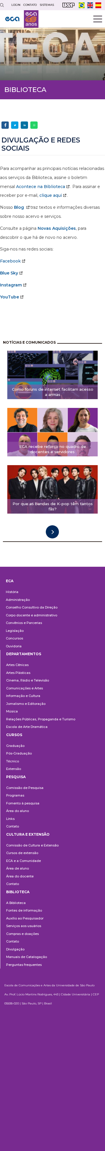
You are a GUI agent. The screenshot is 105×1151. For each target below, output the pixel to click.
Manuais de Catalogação (26, 957)
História (12, 592)
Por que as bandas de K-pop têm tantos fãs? (53, 506)
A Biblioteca (16, 903)
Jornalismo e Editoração (26, 704)
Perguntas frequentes (24, 965)
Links (10, 819)
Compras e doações (22, 934)
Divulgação (15, 949)
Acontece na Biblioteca (40, 186)
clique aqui (50, 195)
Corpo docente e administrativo (31, 615)
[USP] (68, 5)
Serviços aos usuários (23, 926)
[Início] (21, 19)
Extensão (13, 769)
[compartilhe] (5, 125)
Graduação (15, 746)
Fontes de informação (24, 910)
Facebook (10, 261)
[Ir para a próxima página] (52, 531)
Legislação (15, 631)
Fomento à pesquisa (22, 803)
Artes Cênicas (17, 665)
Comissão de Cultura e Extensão (32, 845)
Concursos (14, 638)
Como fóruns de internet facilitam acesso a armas (52, 392)
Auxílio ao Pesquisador (24, 918)
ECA (9, 581)
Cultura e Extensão (28, 834)
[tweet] (14, 125)
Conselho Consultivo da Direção (31, 607)
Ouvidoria (14, 646)
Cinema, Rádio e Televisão (27, 680)
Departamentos (23, 654)
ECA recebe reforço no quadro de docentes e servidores (52, 449)
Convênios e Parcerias (24, 623)
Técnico (12, 761)
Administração (18, 600)
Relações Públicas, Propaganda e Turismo (40, 719)
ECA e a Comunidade (23, 861)
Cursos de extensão (22, 853)
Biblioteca (17, 892)
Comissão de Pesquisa (24, 788)
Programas (15, 795)
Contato (12, 826)
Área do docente (20, 876)
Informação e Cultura (23, 696)
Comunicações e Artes (24, 688)
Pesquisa (16, 777)
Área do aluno (17, 811)
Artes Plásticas (18, 673)
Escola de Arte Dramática (27, 727)
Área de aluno (17, 868)
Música (12, 711)
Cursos (14, 735)
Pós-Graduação (19, 753)
